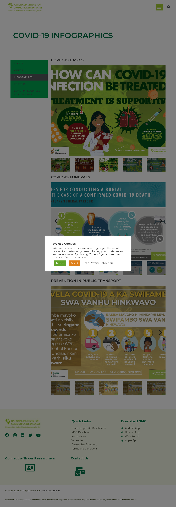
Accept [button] (60, 263)
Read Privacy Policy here (98, 263)
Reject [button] (74, 263)
